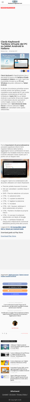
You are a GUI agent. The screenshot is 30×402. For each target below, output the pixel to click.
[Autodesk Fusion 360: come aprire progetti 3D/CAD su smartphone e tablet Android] (5, 370)
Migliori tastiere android (8, 276)
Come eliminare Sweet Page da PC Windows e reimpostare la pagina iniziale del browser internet (15, 306)
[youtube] (6, 333)
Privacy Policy (22, 394)
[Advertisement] (15, 24)
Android (3, 7)
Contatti (5, 394)
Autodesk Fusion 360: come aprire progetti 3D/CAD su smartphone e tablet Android (19, 369)
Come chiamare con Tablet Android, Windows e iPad (19, 361)
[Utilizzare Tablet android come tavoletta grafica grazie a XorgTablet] (5, 347)
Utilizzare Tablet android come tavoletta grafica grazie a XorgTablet (19, 346)
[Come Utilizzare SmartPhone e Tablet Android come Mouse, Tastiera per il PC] (5, 354)
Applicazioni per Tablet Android (18, 275)
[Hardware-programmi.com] (15, 2)
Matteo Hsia (4, 51)
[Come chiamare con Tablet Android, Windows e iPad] (5, 362)
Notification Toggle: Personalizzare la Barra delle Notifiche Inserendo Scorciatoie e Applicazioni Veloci (15, 314)
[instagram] (4, 333)
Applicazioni (11, 7)
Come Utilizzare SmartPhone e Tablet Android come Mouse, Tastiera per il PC (19, 354)
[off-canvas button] (3, 2)
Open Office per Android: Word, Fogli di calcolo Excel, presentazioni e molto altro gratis (19, 378)
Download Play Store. (8, 236)
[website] (2, 333)
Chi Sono (12, 394)
